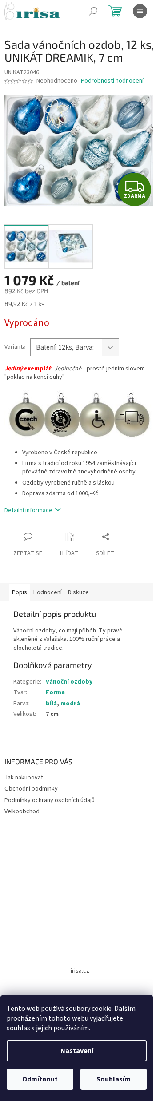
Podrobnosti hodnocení (112, 81)
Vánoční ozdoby (69, 681)
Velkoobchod (22, 811)
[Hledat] (93, 11)
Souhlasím (113, 1079)
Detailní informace (28, 510)
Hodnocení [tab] (47, 592)
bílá (51, 703)
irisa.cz (80, 970)
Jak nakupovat (23, 777)
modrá (70, 703)
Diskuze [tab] (78, 592)
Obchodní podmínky (31, 788)
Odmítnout (40, 1079)
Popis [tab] (19, 592)
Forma (55, 692)
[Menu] (140, 11)
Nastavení (76, 1051)
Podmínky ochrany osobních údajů (49, 800)
